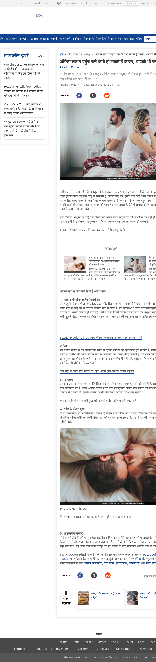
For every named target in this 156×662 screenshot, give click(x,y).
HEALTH (131, 3)
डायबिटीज (134, 563)
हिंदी (59, 3)
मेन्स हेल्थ (112, 38)
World (36, 3)
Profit (48, 3)
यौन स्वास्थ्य (88, 38)
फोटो (132, 38)
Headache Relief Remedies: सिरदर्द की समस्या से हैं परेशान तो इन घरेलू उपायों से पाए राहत (23, 90)
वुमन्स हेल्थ (123, 38)
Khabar (88, 642)
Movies (102, 642)
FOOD (99, 3)
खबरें (141, 559)
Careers (83, 649)
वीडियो (139, 38)
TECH (145, 3)
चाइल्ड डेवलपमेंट (93, 563)
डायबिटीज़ (76, 38)
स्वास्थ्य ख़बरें (64, 38)
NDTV (23, 3)
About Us (41, 649)
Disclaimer (123, 649)
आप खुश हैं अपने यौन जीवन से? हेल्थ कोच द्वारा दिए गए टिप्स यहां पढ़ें (97, 371)
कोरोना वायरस (11, 38)
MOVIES (71, 3)
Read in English (70, 67)
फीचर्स (54, 38)
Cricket (85, 3)
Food (141, 642)
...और (40, 56)
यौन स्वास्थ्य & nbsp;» (81, 54)
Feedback (19, 649)
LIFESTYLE (114, 3)
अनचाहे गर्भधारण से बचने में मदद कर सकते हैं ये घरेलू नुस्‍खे (92, 230)
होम (1, 38)
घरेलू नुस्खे (33, 38)
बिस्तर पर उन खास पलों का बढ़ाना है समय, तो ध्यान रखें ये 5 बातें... (96, 517)
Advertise (146, 649)
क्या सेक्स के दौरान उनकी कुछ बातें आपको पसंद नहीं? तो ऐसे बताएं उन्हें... (99, 400)
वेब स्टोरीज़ (44, 38)
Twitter (65, 559)
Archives (103, 649)
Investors (62, 649)
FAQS (23, 38)
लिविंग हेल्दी (101, 38)
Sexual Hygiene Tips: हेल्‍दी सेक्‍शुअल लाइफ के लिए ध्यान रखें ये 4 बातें (101, 337)
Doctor (129, 642)
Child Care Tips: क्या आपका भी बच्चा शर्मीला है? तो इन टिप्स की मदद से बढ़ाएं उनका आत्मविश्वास (23, 108)
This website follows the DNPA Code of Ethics (91, 657)
